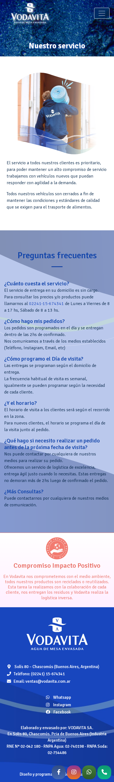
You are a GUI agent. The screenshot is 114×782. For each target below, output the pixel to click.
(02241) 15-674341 (48, 673)
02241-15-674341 (46, 303)
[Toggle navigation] (102, 13)
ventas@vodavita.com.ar (47, 681)
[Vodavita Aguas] (57, 633)
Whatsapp (61, 697)
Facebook (62, 712)
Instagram (61, 704)
